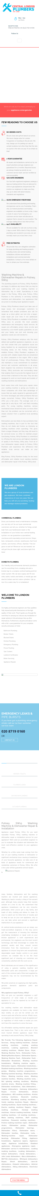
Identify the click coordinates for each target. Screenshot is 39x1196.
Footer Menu (18, 1180)
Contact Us (10, 740)
